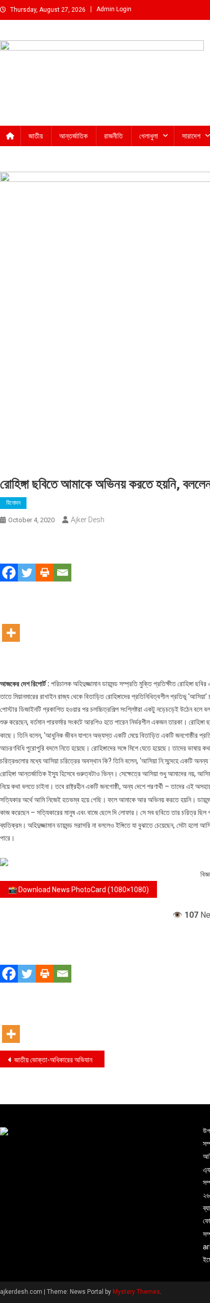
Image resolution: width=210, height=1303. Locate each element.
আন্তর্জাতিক (73, 136)
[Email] (62, 557)
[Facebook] (9, 557)
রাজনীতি (113, 136)
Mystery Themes (136, 1291)
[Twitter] (27, 557)
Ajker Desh (87, 520)
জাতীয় (36, 136)
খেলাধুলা (148, 136)
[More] (11, 618)
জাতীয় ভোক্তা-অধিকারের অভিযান (53, 1060)
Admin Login (114, 9)
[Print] (45, 557)
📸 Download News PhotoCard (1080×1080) (78, 890)
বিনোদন (13, 502)
